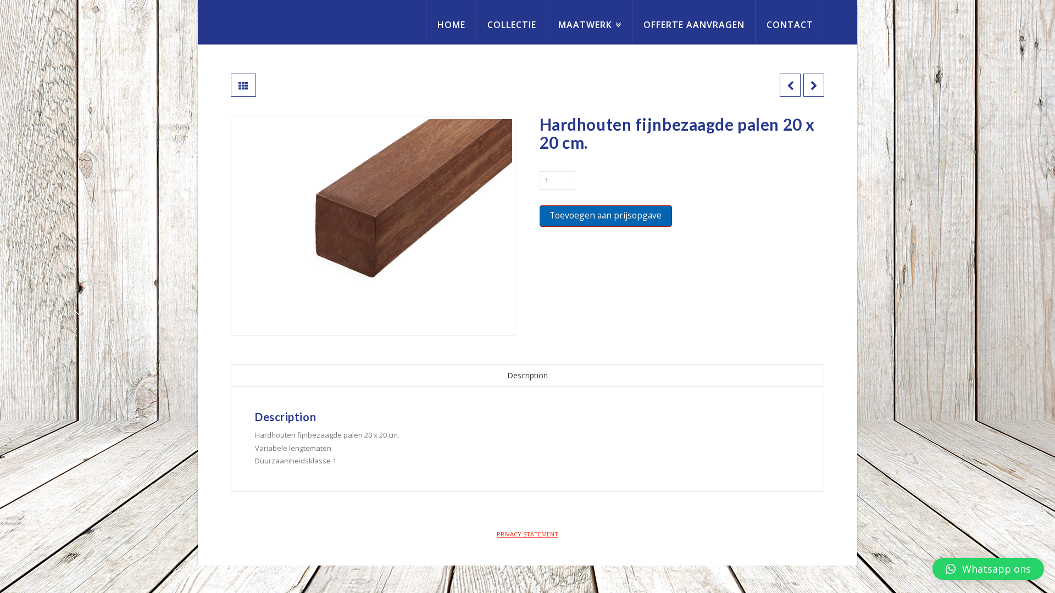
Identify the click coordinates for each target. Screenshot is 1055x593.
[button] (988, 569)
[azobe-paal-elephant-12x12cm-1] (373, 226)
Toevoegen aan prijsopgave (605, 215)
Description (527, 375)
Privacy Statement (527, 534)
